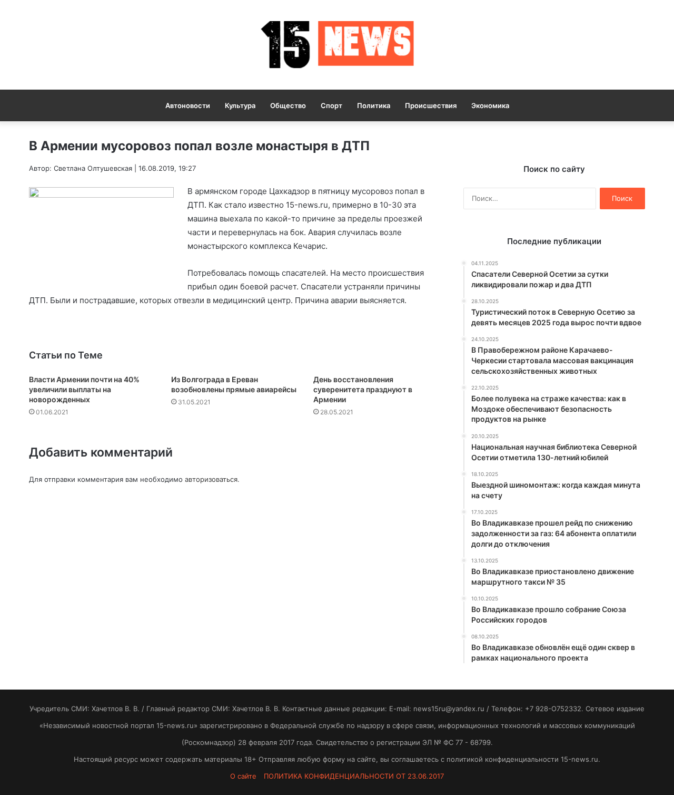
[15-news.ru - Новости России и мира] (337, 45)
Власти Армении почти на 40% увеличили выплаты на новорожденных (84, 389)
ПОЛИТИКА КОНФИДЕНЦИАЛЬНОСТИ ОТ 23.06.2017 (354, 776)
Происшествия (431, 105)
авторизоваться (211, 479)
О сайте (243, 776)
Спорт (331, 105)
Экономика (490, 105)
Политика (373, 105)
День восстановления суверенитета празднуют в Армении (362, 389)
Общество (288, 105)
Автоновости (187, 105)
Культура (240, 105)
